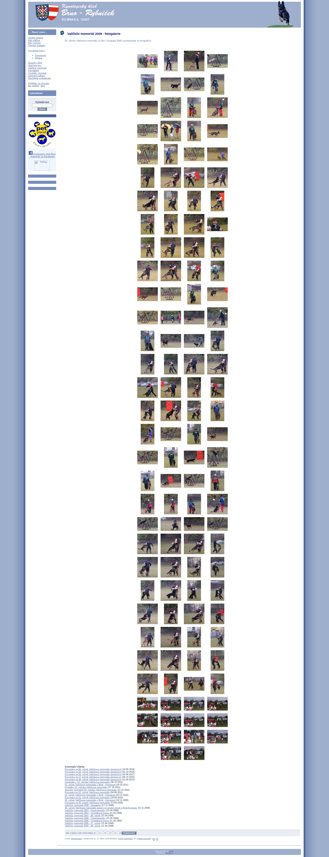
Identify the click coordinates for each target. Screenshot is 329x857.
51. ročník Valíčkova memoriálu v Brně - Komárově (90, 795)
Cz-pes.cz (169, 853)
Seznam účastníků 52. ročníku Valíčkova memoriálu (91, 790)
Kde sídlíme (34, 40)
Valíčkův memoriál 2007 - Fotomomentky (85, 810)
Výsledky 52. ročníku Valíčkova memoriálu (86, 787)
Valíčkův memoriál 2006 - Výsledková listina (87, 820)
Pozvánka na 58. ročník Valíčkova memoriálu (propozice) (93, 774)
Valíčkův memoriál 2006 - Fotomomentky (85, 818)
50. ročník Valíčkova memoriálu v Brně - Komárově (90, 800)
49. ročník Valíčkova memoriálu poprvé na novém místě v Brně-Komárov (101, 808)
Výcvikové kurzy (36, 50)
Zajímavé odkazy (36, 75)
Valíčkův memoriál (37, 68)
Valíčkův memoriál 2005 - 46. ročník (83, 826)
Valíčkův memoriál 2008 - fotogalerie (83, 805)
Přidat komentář (143, 839)
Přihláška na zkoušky (39, 83)
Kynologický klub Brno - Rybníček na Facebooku (42, 155)
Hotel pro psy (34, 65)
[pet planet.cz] (42, 147)
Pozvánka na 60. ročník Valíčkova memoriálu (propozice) (93, 769)
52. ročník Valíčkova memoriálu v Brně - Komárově (90, 784)
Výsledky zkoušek (37, 73)
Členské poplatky (36, 45)
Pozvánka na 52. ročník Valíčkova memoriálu (87, 792)
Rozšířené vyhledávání (39, 78)
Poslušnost (40, 55)
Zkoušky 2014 (35, 63)
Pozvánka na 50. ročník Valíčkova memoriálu (87, 802)
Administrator (76, 839)
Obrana (38, 58)
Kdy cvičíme (34, 43)
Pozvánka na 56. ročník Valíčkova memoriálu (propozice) (93, 779)
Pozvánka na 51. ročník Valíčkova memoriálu (87, 797)
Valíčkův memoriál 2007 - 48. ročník (83, 815)
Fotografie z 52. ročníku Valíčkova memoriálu (87, 782)
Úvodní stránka (35, 38)
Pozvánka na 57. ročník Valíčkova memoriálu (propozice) (93, 777)
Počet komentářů (125, 839)
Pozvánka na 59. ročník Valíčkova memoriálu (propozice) (93, 772)
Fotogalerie (33, 70)
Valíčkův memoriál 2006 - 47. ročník (83, 823)
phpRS (171, 851)
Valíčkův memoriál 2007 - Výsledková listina (87, 813)
